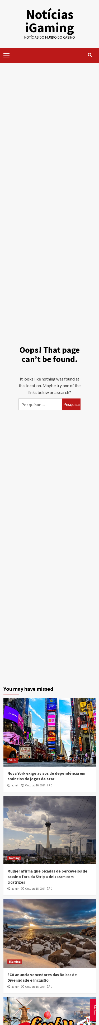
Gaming (14, 858)
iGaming (15, 961)
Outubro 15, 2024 (35, 889)
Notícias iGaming (49, 21)
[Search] (90, 55)
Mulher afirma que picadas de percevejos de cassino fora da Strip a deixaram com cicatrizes (47, 877)
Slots (13, 760)
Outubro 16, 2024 (35, 785)
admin (15, 785)
